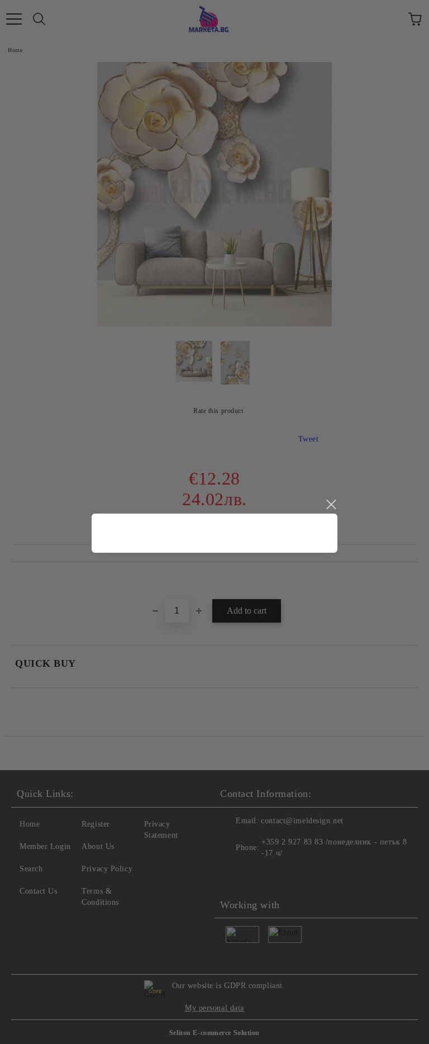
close (330, 504)
